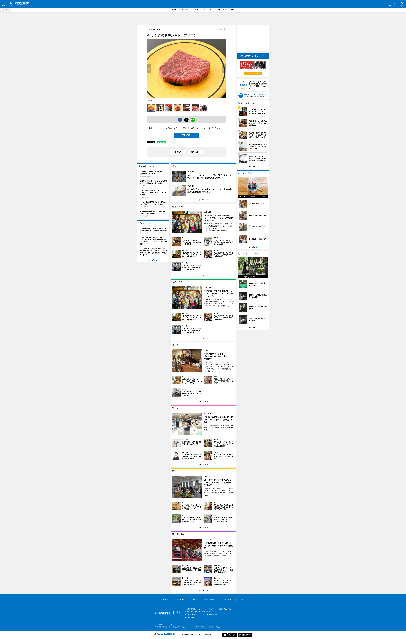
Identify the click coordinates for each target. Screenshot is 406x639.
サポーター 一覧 (253, 73)
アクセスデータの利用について (196, 612)
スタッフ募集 (190, 617)
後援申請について (213, 614)
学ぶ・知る (222, 10)
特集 (233, 10)
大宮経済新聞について (193, 609)
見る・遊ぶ (186, 10)
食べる (174, 10)
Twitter (394, 4)
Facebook (390, 4)
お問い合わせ (212, 612)
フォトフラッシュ (154, 30)
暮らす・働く (208, 10)
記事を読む (186, 135)
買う (196, 10)
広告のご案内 (190, 614)
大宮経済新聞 (19, 4)
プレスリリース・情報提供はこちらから (220, 609)
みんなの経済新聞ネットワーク (164, 634)
